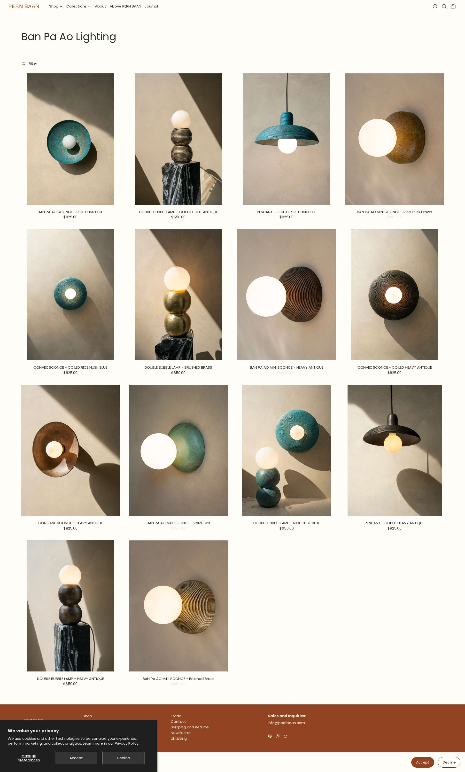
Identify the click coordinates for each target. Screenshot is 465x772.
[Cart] (453, 6)
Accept (76, 757)
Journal (151, 6)
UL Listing (179, 738)
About (100, 6)
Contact (178, 721)
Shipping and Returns (190, 727)
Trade (176, 715)
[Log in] (435, 6)
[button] (444, 6)
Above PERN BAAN (125, 6)
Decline (123, 757)
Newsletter (181, 732)
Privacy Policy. (127, 743)
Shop (87, 715)
